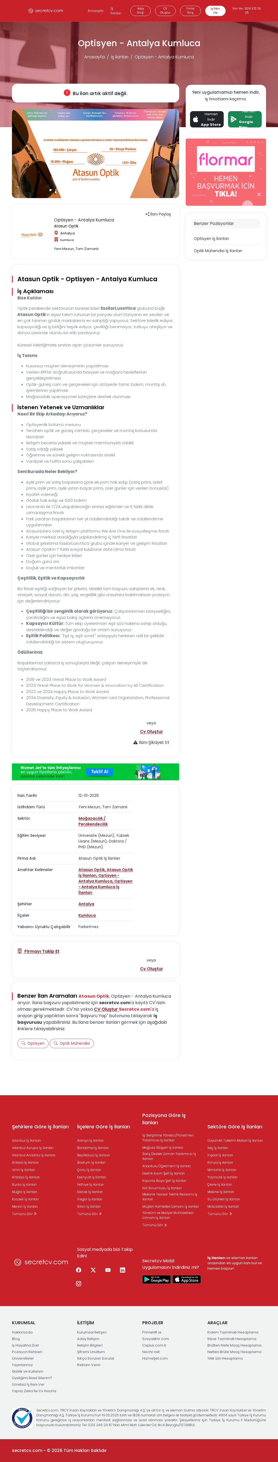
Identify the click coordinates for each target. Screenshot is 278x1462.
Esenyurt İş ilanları (91, 1177)
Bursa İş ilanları (24, 1184)
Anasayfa (95, 10)
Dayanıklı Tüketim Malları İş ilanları (235, 1140)
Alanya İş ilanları (90, 1140)
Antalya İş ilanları (26, 1177)
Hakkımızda (22, 1332)
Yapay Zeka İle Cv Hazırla (34, 1391)
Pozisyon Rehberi (27, 1351)
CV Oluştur (165, 10)
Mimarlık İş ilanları (221, 1169)
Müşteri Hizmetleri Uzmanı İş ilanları (170, 1206)
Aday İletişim (88, 1338)
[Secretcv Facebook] (78, 1270)
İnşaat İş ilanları (220, 1155)
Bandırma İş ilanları (93, 1147)
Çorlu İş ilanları (89, 1169)
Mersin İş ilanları (25, 1206)
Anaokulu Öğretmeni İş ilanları (166, 1166)
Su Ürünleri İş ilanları (223, 1199)
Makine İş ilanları (220, 1191)
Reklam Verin (88, 1364)
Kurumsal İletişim (92, 1332)
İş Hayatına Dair (25, 1345)
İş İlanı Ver (215, 10)
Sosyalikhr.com (155, 1338)
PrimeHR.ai (151, 1332)
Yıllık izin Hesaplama (225, 1358)
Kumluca (87, 915)
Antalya (86, 904)
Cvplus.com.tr (154, 1345)
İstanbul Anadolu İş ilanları (33, 1155)
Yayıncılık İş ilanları (222, 1177)
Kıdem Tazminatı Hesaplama (232, 1332)
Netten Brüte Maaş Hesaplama (234, 1351)
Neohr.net (151, 1351)
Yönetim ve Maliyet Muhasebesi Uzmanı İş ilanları (168, 1215)
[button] (151, 731)
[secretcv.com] (46, 10)
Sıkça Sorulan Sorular (96, 1358)
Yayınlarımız (22, 1364)
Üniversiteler (23, 1358)
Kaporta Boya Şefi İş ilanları (164, 1180)
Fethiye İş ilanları (90, 1184)
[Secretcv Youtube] (108, 1270)
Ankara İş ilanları (25, 1162)
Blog (16, 1338)
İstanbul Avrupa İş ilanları (32, 1147)
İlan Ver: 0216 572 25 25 (247, 10)
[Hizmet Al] (95, 771)
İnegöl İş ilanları (89, 1199)
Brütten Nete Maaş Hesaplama (234, 1345)
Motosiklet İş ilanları (223, 1206)
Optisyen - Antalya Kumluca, (98, 878)
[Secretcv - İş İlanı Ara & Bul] (156, 1279)
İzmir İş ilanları (23, 1169)
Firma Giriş (190, 10)
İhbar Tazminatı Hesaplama (231, 1338)
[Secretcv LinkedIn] (122, 1270)
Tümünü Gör (22, 1213)
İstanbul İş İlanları (26, 1140)
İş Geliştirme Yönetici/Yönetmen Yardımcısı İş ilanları (168, 1137)
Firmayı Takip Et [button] (41, 951)
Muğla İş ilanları (24, 1191)
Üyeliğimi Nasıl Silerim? (32, 1377)
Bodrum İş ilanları (91, 1162)
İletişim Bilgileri (90, 1345)
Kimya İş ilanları (220, 1162)
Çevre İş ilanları (219, 1184)
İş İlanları (115, 10)
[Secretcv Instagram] (78, 1284)
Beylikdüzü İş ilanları (93, 1155)
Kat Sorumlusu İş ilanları (162, 1188)
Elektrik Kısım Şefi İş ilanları (163, 1173)
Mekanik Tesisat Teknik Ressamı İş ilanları (169, 1196)
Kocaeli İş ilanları (25, 1199)
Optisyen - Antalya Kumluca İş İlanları (105, 886)
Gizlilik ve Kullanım (27, 1371)
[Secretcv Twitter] (93, 1270)
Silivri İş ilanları (89, 1206)
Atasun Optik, (92, 869)
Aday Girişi (140, 10)
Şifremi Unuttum (91, 1351)
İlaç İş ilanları (217, 1147)
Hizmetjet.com (155, 1358)
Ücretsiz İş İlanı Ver (28, 1384)
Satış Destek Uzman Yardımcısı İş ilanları (169, 1156)
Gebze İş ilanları (90, 1191)
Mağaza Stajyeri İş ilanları (162, 1147)
